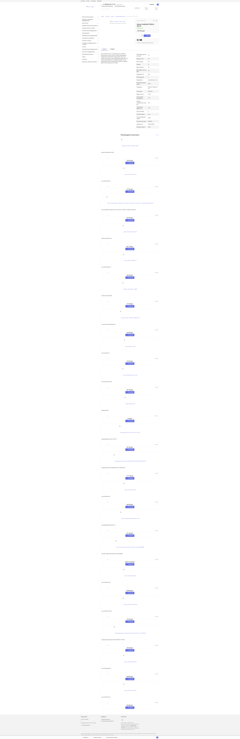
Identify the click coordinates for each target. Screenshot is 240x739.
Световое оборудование (88, 51)
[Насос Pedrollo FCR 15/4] (129, 575)
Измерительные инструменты (90, 25)
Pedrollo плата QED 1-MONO (107, 295)
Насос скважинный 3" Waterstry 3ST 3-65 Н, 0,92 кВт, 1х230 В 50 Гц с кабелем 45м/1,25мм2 (119, 209)
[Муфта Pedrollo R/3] (130, 403)
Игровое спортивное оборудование (87, 20)
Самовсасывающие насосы (120, 16)
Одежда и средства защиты (89, 61)
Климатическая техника (88, 28)
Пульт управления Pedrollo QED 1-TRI (108, 525)
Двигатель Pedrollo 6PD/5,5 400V (108, 152)
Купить (148, 35)
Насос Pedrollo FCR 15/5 (106, 697)
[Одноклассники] (139, 40)
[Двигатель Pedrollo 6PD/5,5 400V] (130, 145)
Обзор (104, 49)
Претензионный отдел (106, 719)
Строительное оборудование (89, 49)
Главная (102, 16)
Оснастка (84, 59)
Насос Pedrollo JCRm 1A (106, 181)
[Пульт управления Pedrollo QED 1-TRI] (130, 517)
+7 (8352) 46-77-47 (109, 4)
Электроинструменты (87, 54)
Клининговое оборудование (89, 30)
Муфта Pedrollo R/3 (105, 410)
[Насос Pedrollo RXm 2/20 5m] (129, 374)
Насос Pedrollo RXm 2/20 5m (107, 381)
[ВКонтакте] (137, 40)
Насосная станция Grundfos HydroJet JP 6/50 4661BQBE (112, 553)
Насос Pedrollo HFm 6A (106, 496)
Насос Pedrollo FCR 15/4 (106, 582)
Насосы (112, 16)
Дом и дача (85, 23)
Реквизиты (99, 0)
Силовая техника (86, 40)
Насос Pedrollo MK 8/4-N (106, 668)
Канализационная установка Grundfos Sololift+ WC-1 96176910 (113, 639)
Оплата (87, 0)
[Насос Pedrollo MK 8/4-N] (129, 661)
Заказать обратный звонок (107, 6)
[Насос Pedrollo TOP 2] (130, 345)
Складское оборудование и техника (89, 43)
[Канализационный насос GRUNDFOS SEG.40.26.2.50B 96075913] (130, 460)
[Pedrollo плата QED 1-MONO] (129, 288)
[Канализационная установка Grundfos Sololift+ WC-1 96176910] (130, 632)
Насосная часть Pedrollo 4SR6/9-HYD (108, 324)
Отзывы (112, 49)
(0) (107, 186)
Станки (84, 46)
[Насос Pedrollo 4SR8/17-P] (130, 259)
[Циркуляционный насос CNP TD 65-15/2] (129, 431)
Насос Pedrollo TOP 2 (105, 353)
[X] (141, 40)
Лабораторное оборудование (89, 35)
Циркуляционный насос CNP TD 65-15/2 (109, 439)
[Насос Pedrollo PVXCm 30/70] (118, 21)
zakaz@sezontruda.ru (120, 6)
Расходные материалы (88, 38)
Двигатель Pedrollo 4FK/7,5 (107, 238)
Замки (83, 56)
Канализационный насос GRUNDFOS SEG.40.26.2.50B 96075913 (113, 467)
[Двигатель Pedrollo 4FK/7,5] (130, 231)
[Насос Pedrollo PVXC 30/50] (130, 603)
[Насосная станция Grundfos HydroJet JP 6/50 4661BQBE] (129, 546)
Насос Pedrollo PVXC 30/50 (107, 611)
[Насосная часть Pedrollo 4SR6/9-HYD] (130, 317)
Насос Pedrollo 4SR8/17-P (106, 267)
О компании (93, 0)
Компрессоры (85, 33)
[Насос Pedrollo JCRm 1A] (129, 173)
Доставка (83, 0)
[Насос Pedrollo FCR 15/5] (129, 689)
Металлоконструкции (87, 17)
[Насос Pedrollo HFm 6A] (130, 489)
